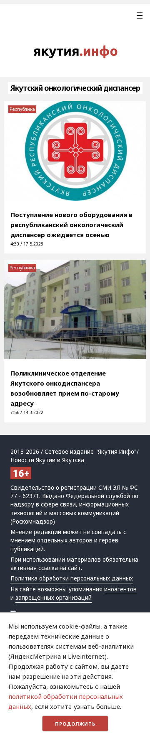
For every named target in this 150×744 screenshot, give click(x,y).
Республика (22, 109)
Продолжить (75, 724)
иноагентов (120, 589)
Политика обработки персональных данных (71, 578)
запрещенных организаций (53, 597)
